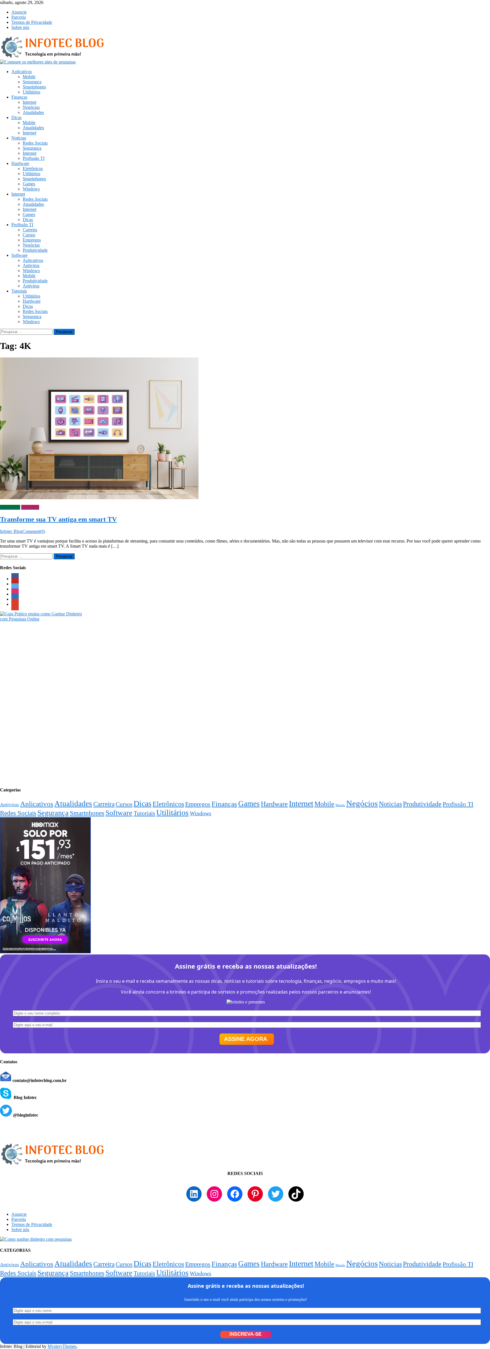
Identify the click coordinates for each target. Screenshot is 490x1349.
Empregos (32, 240)
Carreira (30, 229)
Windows (31, 189)
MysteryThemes (62, 1346)
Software (19, 255)
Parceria (18, 17)
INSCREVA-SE (245, 1334)
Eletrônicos (33, 168)
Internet (29, 102)
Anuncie (19, 12)
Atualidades (33, 112)
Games (29, 183)
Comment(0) (33, 531)
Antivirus (31, 265)
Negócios (31, 107)
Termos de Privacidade (31, 22)
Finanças (19, 97)
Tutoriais (19, 291)
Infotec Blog (11, 531)
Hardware (20, 163)
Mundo (340, 805)
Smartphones (34, 86)
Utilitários (31, 92)
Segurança (32, 81)
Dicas (16, 117)
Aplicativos (21, 71)
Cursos (29, 234)
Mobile (29, 76)
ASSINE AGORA (245, 1039)
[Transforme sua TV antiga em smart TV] (245, 428)
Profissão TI (34, 158)
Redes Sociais (35, 143)
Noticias (18, 137)
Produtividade (35, 250)
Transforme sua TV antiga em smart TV (58, 519)
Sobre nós (20, 27)
